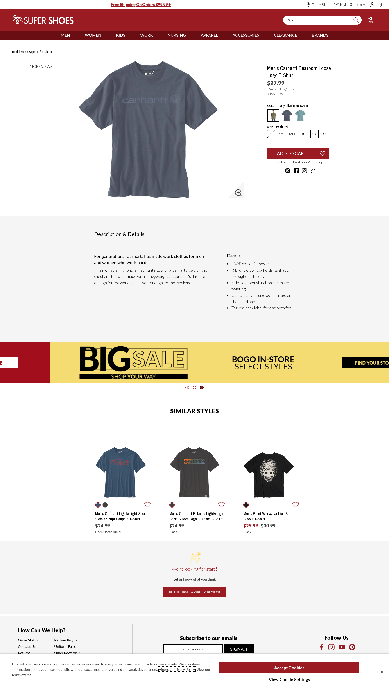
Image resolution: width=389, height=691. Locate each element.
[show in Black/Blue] (105, 505)
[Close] (382, 672)
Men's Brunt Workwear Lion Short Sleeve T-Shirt (268, 516)
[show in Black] (172, 505)
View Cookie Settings (289, 679)
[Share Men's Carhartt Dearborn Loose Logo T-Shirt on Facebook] (296, 170)
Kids (120, 35)
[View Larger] (238, 193)
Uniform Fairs (65, 646)
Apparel (209, 35)
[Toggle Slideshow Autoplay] (187, 387)
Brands (320, 35)
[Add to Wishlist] (322, 153)
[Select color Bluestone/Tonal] (286, 115)
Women (93, 35)
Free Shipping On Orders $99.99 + (141, 4)
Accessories (246, 35)
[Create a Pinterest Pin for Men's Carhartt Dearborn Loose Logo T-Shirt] (287, 171)
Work (146, 35)
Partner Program (67, 640)
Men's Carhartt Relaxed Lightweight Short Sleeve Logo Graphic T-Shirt (196, 516)
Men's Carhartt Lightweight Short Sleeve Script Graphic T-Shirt (121, 516)
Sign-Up (239, 649)
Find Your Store (324, 362)
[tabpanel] (195, 282)
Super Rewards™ (67, 652)
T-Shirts (47, 52)
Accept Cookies (289, 667)
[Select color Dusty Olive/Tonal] (273, 116)
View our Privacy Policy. (177, 669)
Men (65, 35)
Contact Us (27, 646)
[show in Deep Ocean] (98, 505)
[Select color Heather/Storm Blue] (300, 115)
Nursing (176, 35)
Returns (24, 652)
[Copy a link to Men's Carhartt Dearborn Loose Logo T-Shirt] (313, 170)
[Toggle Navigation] (73, 35)
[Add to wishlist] (147, 505)
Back (15, 52)
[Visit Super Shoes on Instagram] (304, 170)
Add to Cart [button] (291, 153)
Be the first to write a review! (194, 592)
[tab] (134, 236)
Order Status (28, 640)
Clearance (285, 35)
